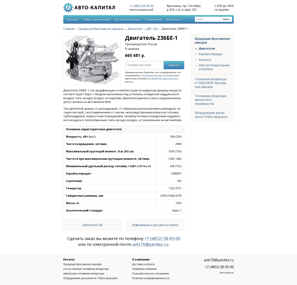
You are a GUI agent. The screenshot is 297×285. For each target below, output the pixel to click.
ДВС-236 (152, 29)
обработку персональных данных (151, 80)
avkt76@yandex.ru (150, 244)
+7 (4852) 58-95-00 (141, 6)
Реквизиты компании (144, 268)
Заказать (174, 65)
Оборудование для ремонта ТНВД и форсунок (211, 114)
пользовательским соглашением (159, 75)
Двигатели (135, 29)
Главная (68, 29)
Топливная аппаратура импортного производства (210, 99)
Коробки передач (210, 54)
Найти (226, 19)
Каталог (72, 19)
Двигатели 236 (92, 225)
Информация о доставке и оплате (155, 225)
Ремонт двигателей (96, 19)
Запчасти (205, 60)
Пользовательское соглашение (150, 273)
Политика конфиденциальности (150, 278)
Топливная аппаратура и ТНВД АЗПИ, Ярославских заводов (211, 83)
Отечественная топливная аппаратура (86, 268)
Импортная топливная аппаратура (83, 273)
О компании (153, 19)
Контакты (173, 19)
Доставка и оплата (127, 19)
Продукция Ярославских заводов (100, 29)
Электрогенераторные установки (214, 67)
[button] (117, 39)
